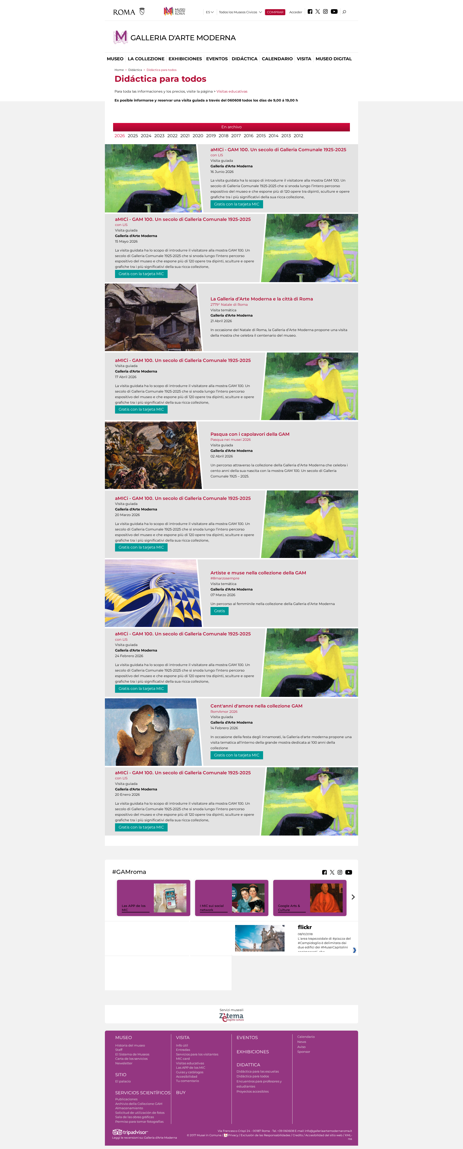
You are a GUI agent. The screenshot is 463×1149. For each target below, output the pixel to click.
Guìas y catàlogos (189, 1072)
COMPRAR (275, 12)
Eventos (217, 58)
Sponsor (303, 1052)
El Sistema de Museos (132, 1054)
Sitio (120, 1075)
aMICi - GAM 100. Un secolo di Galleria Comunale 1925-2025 (278, 149)
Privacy (233, 1135)
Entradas (183, 1050)
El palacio (123, 1081)
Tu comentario (187, 1081)
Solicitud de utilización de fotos (139, 1113)
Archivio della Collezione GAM (138, 1104)
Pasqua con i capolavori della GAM (250, 434)
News (301, 1042)
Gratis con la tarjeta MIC (236, 204)
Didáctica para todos (253, 1076)
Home (119, 70)
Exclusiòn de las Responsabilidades (265, 1135)
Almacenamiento (129, 1108)
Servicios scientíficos (142, 1093)
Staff (118, 1050)
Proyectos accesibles (253, 1091)
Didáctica (245, 58)
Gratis (219, 611)
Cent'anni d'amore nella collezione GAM (257, 706)
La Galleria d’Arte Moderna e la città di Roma (262, 299)
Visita (304, 58)
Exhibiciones (185, 58)
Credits (298, 1135)
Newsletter (123, 1063)
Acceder (295, 12)
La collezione (146, 58)
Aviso (301, 1047)
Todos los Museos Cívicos (238, 12)
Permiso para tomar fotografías (139, 1121)
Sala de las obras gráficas (134, 1117)
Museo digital (334, 58)
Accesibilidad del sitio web (323, 1135)
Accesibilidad (186, 1076)
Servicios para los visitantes (197, 1054)
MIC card (183, 1059)
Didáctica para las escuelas (258, 1071)
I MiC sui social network (212, 908)
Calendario (277, 58)
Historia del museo (130, 1045)
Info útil (182, 1045)
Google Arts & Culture (289, 908)
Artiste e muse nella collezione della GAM (258, 573)
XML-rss (348, 1137)
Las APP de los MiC (190, 1067)
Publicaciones (126, 1099)
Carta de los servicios (131, 1059)
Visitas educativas (232, 91)
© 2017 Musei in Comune (204, 1135)
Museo (115, 58)
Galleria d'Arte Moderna (183, 37)
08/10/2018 (324, 943)
